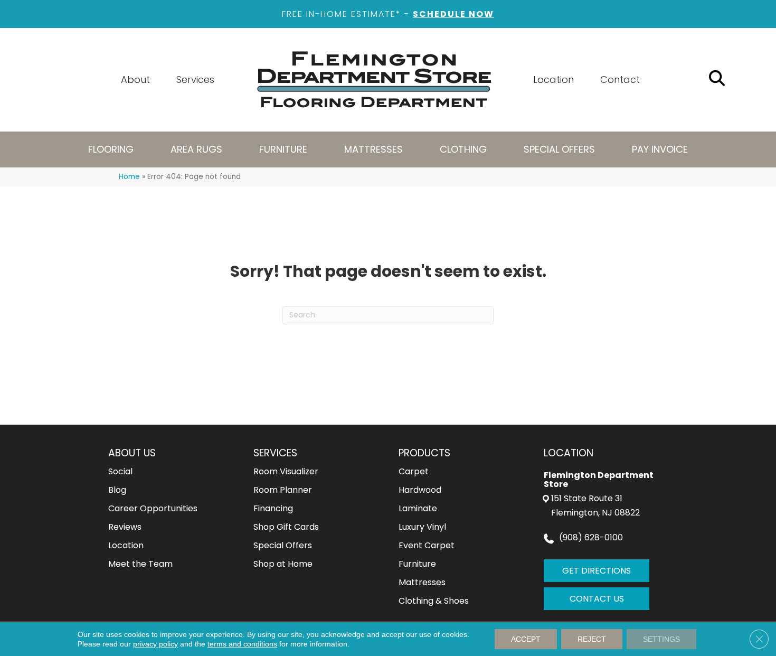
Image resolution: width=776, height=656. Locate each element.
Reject (592, 639)
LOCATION (568, 453)
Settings (661, 639)
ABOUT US (132, 453)
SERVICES (275, 453)
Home (129, 177)
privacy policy (155, 644)
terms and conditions (242, 644)
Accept (526, 639)
